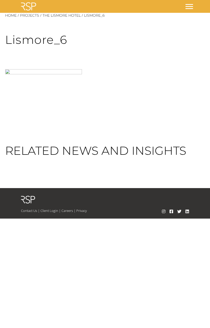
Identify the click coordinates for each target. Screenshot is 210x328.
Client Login (49, 210)
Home (11, 15)
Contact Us (29, 210)
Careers (67, 210)
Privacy (81, 210)
